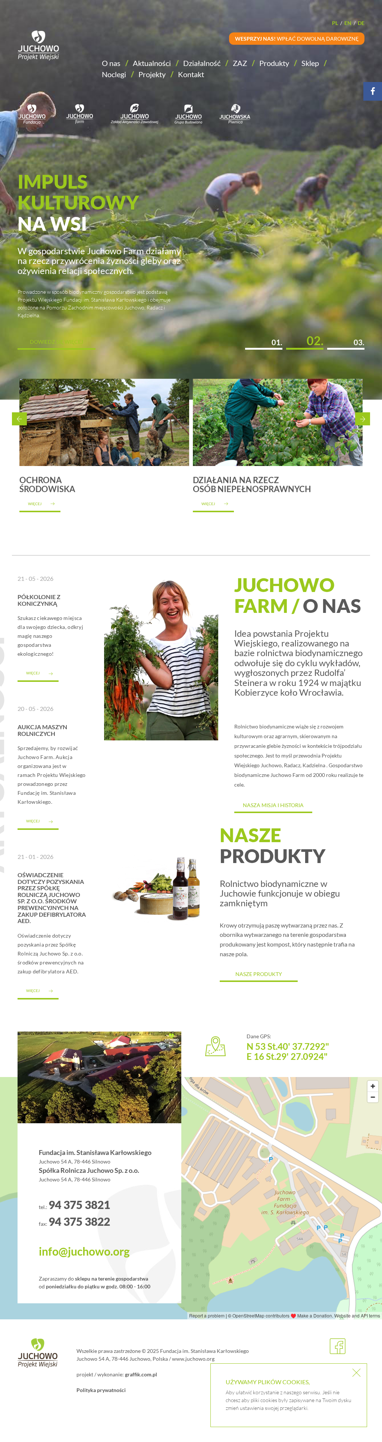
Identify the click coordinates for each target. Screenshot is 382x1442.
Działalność (201, 63)
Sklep (310, 63)
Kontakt (191, 74)
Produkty (274, 63)
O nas (111, 63)
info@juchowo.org (84, 1251)
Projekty (152, 74)
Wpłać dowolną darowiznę (296, 38)
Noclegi (114, 74)
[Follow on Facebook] (372, 91)
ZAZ (240, 63)
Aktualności (152, 63)
